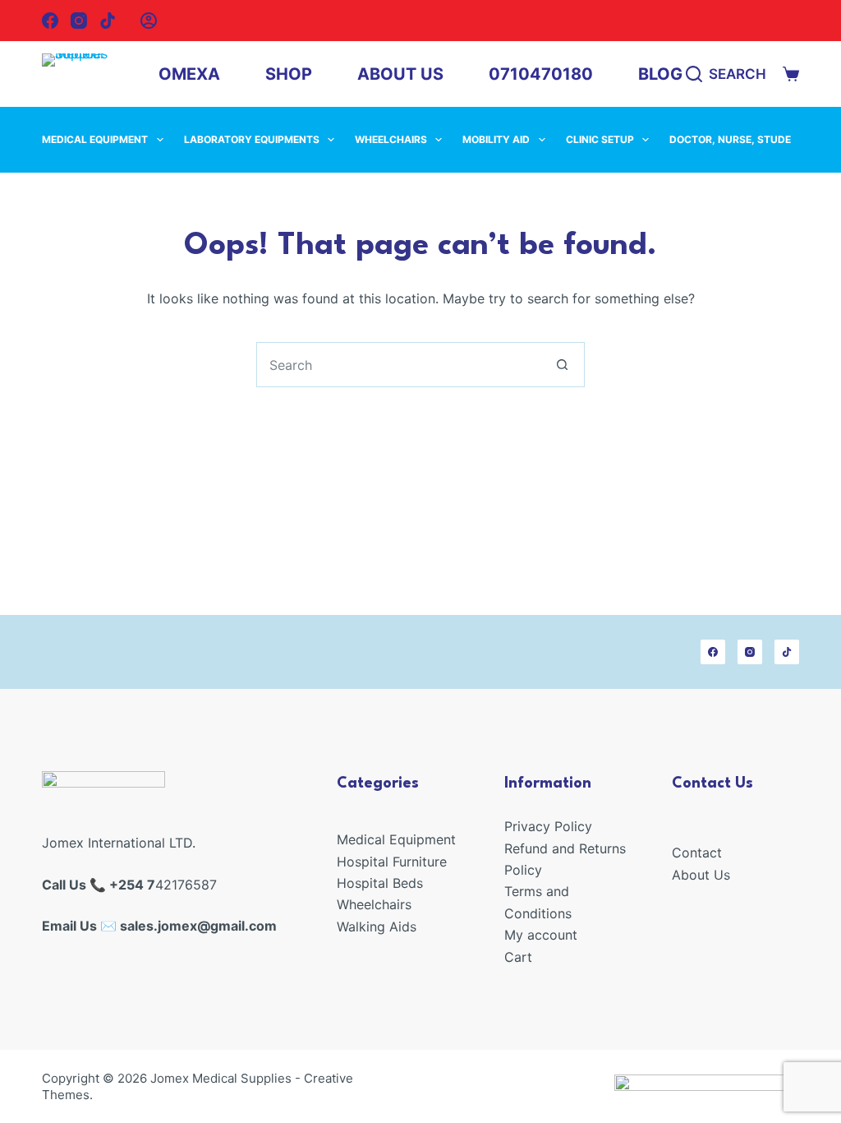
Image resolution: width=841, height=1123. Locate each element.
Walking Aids (376, 926)
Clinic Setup (600, 139)
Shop (288, 74)
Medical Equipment (95, 139)
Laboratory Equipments (251, 139)
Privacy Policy (548, 826)
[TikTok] (107, 20)
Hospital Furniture (392, 861)
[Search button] (562, 364)
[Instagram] (79, 20)
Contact (697, 852)
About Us (400, 74)
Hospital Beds (380, 883)
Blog (660, 74)
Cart (518, 957)
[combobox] (398, 364)
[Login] (148, 20)
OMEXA (189, 74)
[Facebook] (50, 20)
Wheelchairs (391, 139)
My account (540, 935)
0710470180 (541, 74)
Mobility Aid (496, 139)
